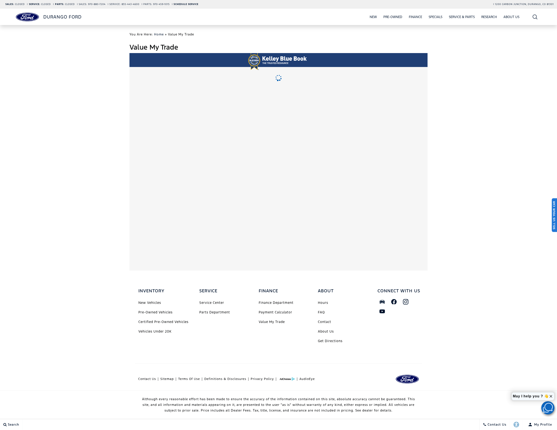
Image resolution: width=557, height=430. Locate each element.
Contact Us (147, 379)
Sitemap (167, 379)
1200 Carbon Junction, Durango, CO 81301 (524, 4)
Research (489, 17)
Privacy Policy (262, 379)
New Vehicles (149, 303)
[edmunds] (382, 302)
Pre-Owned (392, 17)
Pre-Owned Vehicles (155, 312)
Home (159, 34)
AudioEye (307, 379)
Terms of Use (189, 379)
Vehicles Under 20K (154, 331)
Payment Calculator (275, 312)
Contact (324, 322)
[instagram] (406, 302)
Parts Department (214, 312)
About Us (511, 17)
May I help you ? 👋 (531, 396)
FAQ (321, 312)
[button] (535, 17)
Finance (415, 17)
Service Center (211, 303)
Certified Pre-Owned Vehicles (163, 322)
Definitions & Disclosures (225, 379)
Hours (323, 303)
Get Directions (330, 341)
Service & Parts (462, 17)
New (373, 17)
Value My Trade (272, 322)
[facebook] (394, 302)
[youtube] (382, 311)
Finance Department (276, 303)
